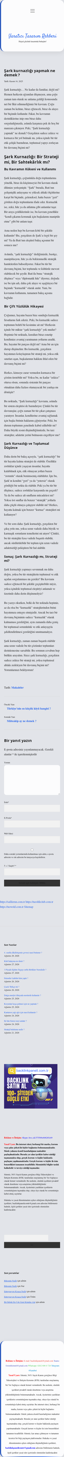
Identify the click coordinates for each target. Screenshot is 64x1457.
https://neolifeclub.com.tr (39, 902)
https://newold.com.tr (11, 907)
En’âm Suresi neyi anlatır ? (15, 1020)
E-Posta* (8, 817)
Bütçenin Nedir (10, 1280)
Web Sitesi (8, 833)
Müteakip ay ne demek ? (21, 721)
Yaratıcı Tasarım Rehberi (33, 36)
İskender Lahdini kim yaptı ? (16, 978)
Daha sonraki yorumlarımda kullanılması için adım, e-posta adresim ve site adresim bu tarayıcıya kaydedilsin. (29, 855)
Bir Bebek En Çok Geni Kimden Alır (19, 1302)
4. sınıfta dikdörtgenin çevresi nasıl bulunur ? (23, 952)
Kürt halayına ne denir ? (14, 961)
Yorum (7, 762)
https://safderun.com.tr (12, 902)
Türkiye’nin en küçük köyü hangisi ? (29, 708)
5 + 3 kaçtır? (10, 865)
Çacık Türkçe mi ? (11, 986)
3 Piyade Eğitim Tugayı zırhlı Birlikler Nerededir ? (25, 969)
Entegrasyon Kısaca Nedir (15, 1291)
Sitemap (28, 907)
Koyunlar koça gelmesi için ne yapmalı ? (21, 1003)
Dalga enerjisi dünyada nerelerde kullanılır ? (22, 995)
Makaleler (17, 687)
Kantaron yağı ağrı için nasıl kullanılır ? (20, 1012)
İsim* (6, 802)
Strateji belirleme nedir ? (14, 1029)
